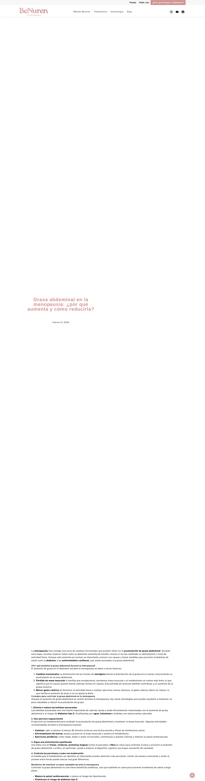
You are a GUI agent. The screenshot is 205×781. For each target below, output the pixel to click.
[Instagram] (171, 11)
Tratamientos (100, 12)
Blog (129, 12)
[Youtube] (177, 11)
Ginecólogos (117, 12)
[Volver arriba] (192, 775)
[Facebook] (183, 11)
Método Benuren (81, 12)
